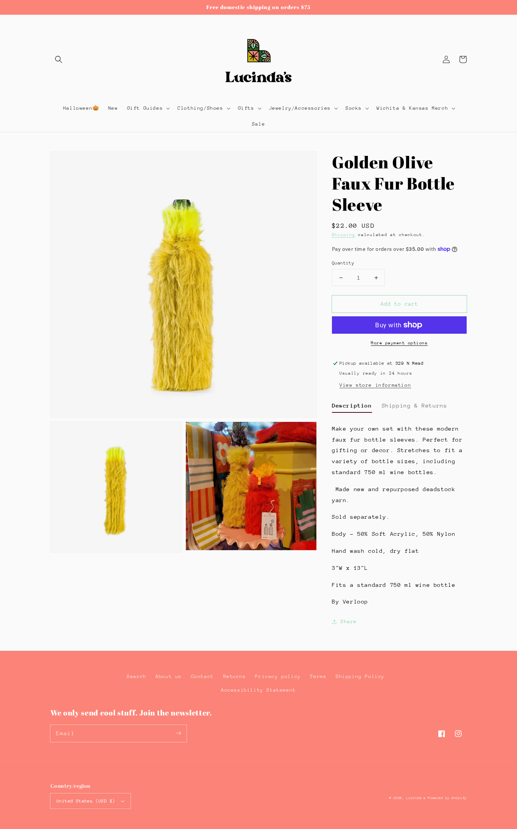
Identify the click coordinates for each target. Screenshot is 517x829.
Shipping (343, 234)
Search (136, 676)
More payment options (399, 343)
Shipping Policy (360, 676)
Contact (202, 676)
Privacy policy (278, 676)
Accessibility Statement (258, 690)
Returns (234, 676)
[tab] (352, 406)
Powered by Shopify (447, 798)
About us (169, 676)
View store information (375, 385)
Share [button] (349, 621)
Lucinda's (417, 798)
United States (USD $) (85, 801)
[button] (58, 59)
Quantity (343, 263)
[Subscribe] (178, 733)
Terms (318, 676)
